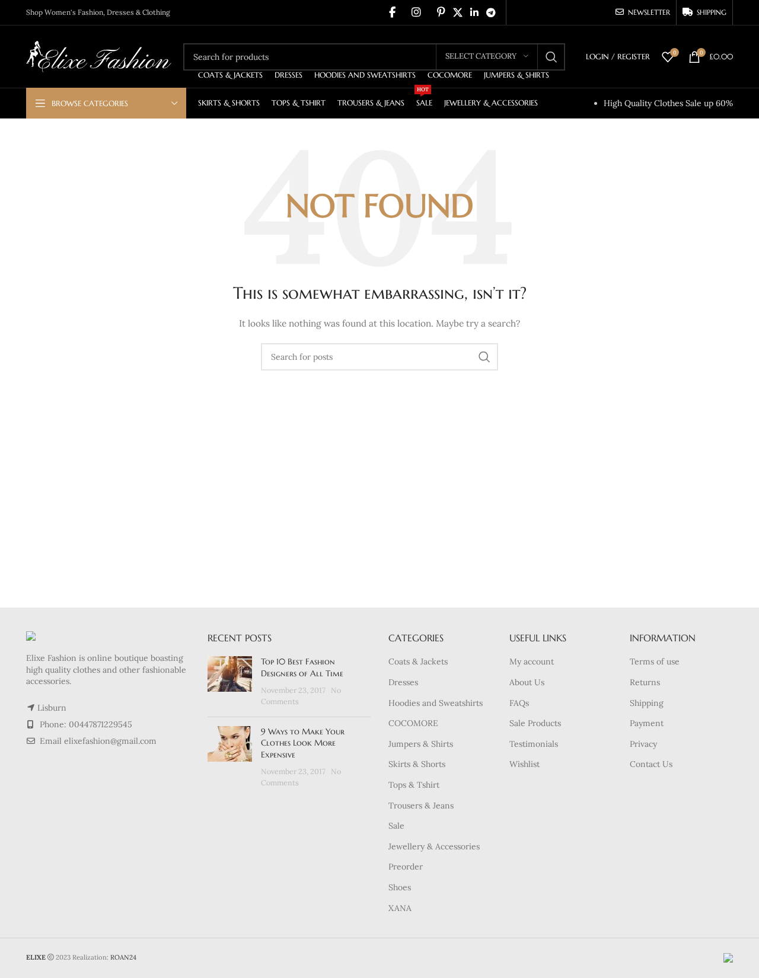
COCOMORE (413, 723)
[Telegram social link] (491, 12)
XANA (400, 908)
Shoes (399, 887)
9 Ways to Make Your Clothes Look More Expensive (303, 743)
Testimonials (533, 744)
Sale (396, 825)
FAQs (519, 703)
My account (531, 661)
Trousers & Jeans (421, 805)
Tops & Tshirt (413, 784)
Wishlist (524, 764)
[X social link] (457, 12)
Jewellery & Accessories (434, 846)
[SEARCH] (551, 57)
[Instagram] (416, 12)
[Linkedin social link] (474, 12)
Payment (647, 723)
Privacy (643, 744)
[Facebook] (392, 12)
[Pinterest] (441, 12)
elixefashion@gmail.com (110, 741)
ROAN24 (123, 957)
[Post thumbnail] (230, 681)
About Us (526, 682)
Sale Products (535, 723)
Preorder (405, 866)
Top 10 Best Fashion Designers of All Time (302, 667)
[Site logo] (98, 55)
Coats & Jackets (418, 661)
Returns (645, 682)
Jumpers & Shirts (420, 744)
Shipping (647, 703)
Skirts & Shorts (416, 764)
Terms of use (655, 661)
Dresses (403, 682)
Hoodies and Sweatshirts (435, 703)
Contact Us (651, 764)
